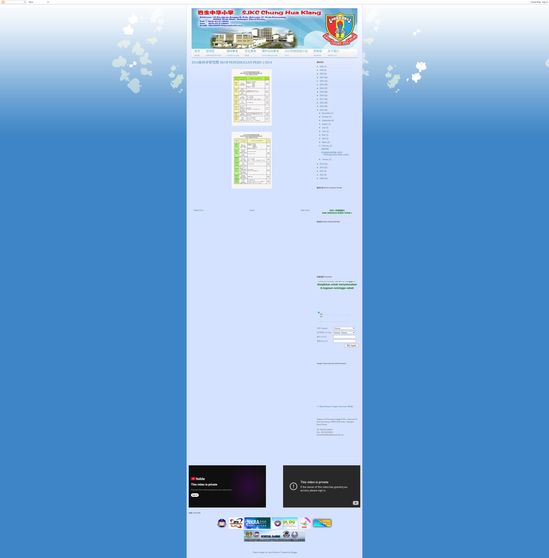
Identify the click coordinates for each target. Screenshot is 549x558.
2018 (322, 95)
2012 (322, 167)
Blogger (294, 552)
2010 (322, 175)
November (326, 113)
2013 (322, 164)
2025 (322, 70)
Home (252, 210)
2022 (322, 81)
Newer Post (198, 210)
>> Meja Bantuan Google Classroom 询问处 (335, 406)
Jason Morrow (274, 552)
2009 (322, 178)
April (324, 138)
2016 (322, 103)
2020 (322, 88)
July (324, 128)
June (324, 131)
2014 (322, 110)
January (325, 159)
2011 (322, 171)
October (325, 117)
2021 (322, 85)
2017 (322, 99)
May (324, 135)
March (325, 142)
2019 (322, 92)
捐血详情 (325, 149)
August (325, 124)
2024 (322, 74)
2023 (322, 77)
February (326, 146)
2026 (322, 66)
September (327, 120)
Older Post (305, 210)
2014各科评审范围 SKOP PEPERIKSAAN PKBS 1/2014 (335, 153)
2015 (322, 106)
